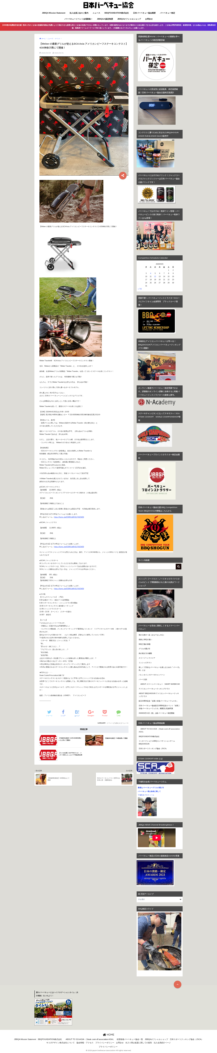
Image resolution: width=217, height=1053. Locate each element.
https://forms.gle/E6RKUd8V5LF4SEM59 (69, 517)
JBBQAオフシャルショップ (129, 19)
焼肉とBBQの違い (145, 639)
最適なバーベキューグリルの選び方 (151, 788)
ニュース (96, 13)
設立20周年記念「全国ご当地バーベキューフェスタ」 (158, 701)
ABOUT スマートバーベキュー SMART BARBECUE (159, 684)
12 (155, 276)
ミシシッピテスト (145, 663)
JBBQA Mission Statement (53, 13)
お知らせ (118, 723)
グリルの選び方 (144, 649)
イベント (110, 723)
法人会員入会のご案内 (79, 13)
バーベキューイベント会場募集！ (78, 19)
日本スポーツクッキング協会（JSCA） (153, 748)
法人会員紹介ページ (162, 1043)
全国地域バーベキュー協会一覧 (130, 1039)
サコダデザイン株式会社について (60, 1043)
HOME (110, 1034)
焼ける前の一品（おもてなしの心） (152, 635)
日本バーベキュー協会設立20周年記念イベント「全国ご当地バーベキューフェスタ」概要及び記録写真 (159, 707)
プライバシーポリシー (104, 1043)
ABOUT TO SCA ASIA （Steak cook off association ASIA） (159, 730)
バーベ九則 (143, 679)
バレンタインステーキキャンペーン (152, 675)
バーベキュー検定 (167, 13)
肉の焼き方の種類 (145, 653)
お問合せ (149, 19)
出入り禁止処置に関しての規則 (138, 1043)
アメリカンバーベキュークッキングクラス (154, 689)
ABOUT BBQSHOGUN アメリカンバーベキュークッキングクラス (159, 695)
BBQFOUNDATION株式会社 (116, 13)
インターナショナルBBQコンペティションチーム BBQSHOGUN (158, 742)
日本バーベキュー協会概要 (144, 13)
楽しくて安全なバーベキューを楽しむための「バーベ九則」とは (159, 668)
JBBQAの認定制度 (105, 19)
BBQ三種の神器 (144, 644)
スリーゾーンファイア (147, 658)
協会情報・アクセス (84, 1043)
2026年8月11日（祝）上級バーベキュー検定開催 (156, 713)
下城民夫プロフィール (146, 795)
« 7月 (140, 289)
